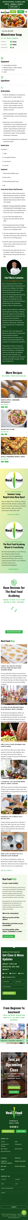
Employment (18, 1144)
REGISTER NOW (13, 514)
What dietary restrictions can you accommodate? (12, 924)
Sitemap (20, 1216)
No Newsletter (9, 977)
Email (16, 1184)
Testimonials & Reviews (5, 1145)
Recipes (4, 1166)
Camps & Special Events (6, 1162)
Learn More (13, 569)
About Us (4, 1139)
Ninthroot (17, 1217)
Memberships (18, 1149)
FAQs (16, 1142)
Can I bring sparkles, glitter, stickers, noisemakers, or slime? (12, 930)
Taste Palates (20, 1166)
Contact (3, 1142)
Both (22, 973)
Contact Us (5, 1176)
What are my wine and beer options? (10, 918)
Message (3, 1192)
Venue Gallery (20, 1161)
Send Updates (9, 993)
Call (13, 12)
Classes (4, 1158)
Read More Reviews (14, 632)
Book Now (14, 7)
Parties (18, 1158)
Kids (6, 973)
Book (21, 12)
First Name (3, 1179)
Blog (2, 1169)
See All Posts (6, 870)
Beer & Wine (4, 1149)
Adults (14, 973)
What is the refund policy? (10, 913)
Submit (14, 1207)
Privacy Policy (6, 1216)
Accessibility (13, 1216)
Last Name (17, 1179)
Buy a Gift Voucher (5, 1151)
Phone (2, 1184)
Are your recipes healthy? (10, 883)
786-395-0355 (14, 1087)
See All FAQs (8, 936)
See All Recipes (7, 31)
